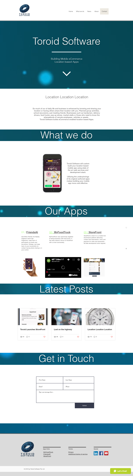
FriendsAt (32, 232)
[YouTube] (106, 453)
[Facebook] (101, 453)
